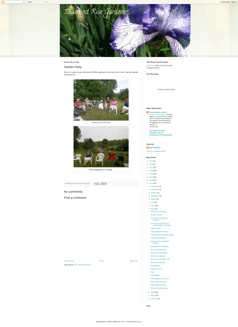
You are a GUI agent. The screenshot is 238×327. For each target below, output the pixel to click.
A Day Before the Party (159, 232)
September (155, 196)
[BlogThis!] (97, 183)
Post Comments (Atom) (82, 265)
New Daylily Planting (158, 285)
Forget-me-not (156, 269)
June (153, 206)
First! (152, 272)
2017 (151, 167)
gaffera (123, 322)
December (155, 186)
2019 (151, 161)
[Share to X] (100, 183)
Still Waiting (155, 275)
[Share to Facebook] (103, 183)
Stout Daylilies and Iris (158, 112)
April (153, 292)
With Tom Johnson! (158, 256)
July (152, 202)
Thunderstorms (156, 215)
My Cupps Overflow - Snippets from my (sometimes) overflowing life (160, 133)
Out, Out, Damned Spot (159, 288)
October (154, 193)
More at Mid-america (158, 250)
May (153, 209)
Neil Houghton (154, 148)
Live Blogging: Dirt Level (160, 279)
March (153, 295)
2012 (151, 183)
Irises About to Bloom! (159, 282)
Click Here (150, 65)
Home (101, 261)
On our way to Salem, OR (160, 259)
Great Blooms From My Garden (162, 235)
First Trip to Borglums (159, 238)
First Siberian (156, 266)
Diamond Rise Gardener (96, 12)
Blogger (139, 322)
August (154, 199)
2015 (151, 174)
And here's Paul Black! (159, 253)
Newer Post (69, 261)
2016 (151, 171)
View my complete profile (156, 151)
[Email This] (95, 183)
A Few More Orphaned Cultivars (159, 219)
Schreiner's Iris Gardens (160, 246)
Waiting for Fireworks (158, 212)
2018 (151, 164)
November (155, 189)
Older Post (134, 261)
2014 (151, 177)
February (154, 299)
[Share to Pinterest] (105, 183)
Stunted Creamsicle (158, 263)
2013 (151, 180)
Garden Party (156, 228)
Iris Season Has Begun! (157, 114)
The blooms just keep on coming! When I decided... (161, 224)
